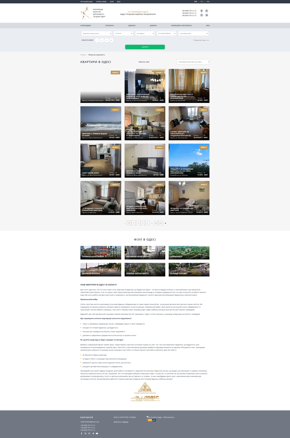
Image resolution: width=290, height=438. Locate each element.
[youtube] (97, 433)
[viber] (201, 15)
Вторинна (109, 25)
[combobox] (123, 33)
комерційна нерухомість (181, 25)
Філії (112, 2)
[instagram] (206, 11)
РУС (202, 1)
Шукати (145, 47)
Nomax (125, 422)
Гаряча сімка (101, 2)
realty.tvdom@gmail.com (89, 422)
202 (161, 223)
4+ (111, 40)
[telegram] (206, 15)
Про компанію (86, 2)
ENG (208, 1)
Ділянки (153, 25)
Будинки (131, 25)
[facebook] (201, 11)
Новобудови (85, 25)
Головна (83, 55)
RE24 (118, 2)
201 (156, 223)
